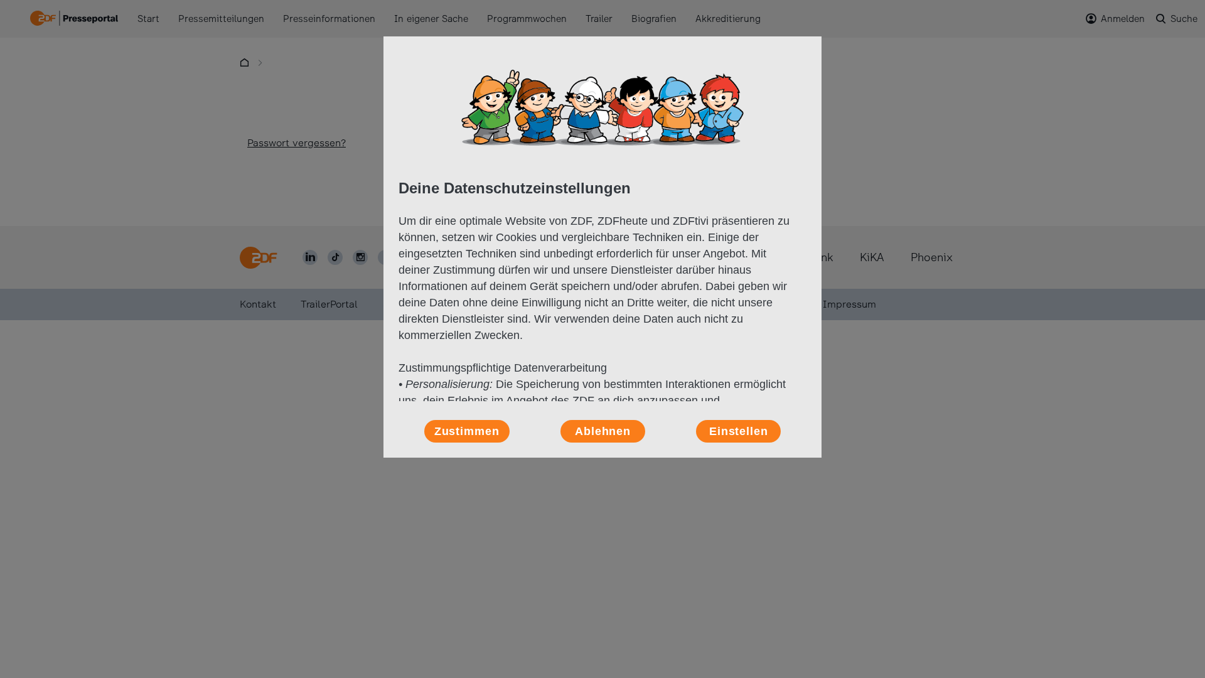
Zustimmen (467, 431)
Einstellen (738, 431)
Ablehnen (603, 431)
